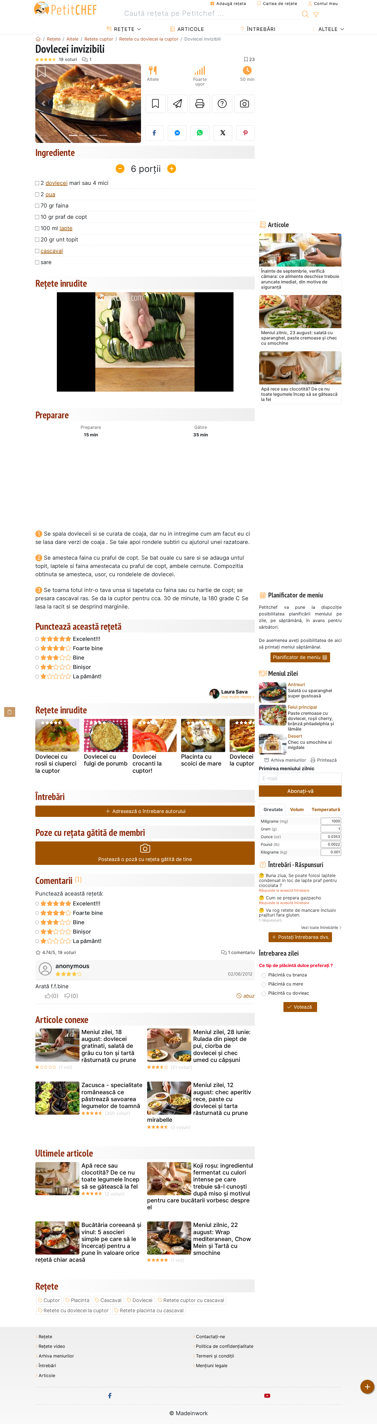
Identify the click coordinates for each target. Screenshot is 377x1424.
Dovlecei (142, 1300)
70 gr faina (54, 205)
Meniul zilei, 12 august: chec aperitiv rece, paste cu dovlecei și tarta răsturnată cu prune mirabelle (199, 1102)
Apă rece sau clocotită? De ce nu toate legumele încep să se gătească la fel (110, 1176)
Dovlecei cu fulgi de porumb (106, 760)
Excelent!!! (85, 639)
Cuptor (52, 1300)
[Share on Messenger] (177, 133)
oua (50, 194)
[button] (43, 103)
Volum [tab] (297, 809)
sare (46, 262)
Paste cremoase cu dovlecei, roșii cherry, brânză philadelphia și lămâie (311, 721)
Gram (269, 829)
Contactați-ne (210, 1336)
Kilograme (274, 852)
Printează (326, 760)
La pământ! (86, 676)
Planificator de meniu (297, 657)
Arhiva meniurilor (287, 760)
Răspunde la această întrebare (284, 890)
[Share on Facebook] (154, 133)
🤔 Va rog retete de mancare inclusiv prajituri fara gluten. (297, 913)
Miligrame (274, 821)
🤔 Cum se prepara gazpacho (290, 898)
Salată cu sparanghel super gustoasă (310, 693)
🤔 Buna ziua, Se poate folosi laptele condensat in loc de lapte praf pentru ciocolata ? (298, 880)
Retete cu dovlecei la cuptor (76, 1310)
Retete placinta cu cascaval (152, 1310)
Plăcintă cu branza (287, 974)
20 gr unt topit (59, 239)
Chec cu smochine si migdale (310, 745)
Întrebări (260, 29)
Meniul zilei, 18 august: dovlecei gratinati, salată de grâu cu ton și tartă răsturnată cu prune (108, 1046)
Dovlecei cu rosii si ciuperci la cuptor (55, 763)
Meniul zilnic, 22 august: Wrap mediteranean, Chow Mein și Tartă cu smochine (222, 1238)
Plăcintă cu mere (285, 984)
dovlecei (57, 183)
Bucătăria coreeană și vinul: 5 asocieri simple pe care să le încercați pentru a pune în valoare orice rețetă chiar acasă (88, 1242)
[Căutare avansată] (316, 15)
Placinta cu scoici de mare (201, 760)
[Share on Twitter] (222, 133)
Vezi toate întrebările (319, 927)
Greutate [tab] (273, 809)
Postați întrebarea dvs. (303, 937)
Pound (270, 844)
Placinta (80, 1300)
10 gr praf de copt (64, 217)
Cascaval (110, 1300)
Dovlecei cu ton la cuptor (251, 760)
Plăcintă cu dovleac (288, 993)
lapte (66, 228)
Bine (77, 657)
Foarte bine (87, 648)
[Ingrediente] (9, 712)
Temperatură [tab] (326, 809)
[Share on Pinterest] (245, 133)
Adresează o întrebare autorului (148, 811)
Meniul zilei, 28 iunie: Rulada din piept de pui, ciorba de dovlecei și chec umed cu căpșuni (222, 1046)
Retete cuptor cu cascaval (193, 1300)
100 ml (57, 228)
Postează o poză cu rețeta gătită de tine (145, 859)
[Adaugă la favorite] (155, 104)
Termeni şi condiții (215, 1356)
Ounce (271, 836)
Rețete (123, 29)
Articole (190, 29)
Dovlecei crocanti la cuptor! (147, 763)
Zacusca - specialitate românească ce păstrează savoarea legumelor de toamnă (111, 1095)
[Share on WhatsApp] (200, 133)
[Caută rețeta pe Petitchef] (305, 13)
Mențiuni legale (211, 1365)
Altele (327, 29)
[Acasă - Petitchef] (38, 39)
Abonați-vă (300, 791)
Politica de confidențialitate (224, 1346)
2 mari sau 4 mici (74, 183)
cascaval (52, 251)
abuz (248, 996)
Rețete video (52, 1346)
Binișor (81, 667)
